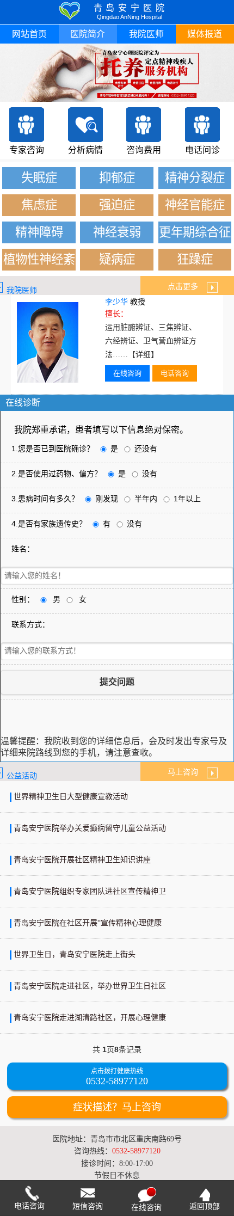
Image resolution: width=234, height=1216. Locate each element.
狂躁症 (195, 259)
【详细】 (143, 355)
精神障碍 (39, 232)
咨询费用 (143, 150)
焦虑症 (39, 205)
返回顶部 (204, 1206)
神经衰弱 (117, 232)
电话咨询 (175, 373)
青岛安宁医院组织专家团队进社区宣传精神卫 (90, 891)
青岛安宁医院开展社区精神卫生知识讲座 (82, 860)
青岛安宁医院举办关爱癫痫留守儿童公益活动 (90, 828)
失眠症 (39, 178)
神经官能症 (195, 205)
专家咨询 (26, 150)
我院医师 (146, 34)
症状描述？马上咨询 (117, 1107)
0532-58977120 (117, 1081)
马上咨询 (187, 772)
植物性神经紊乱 (39, 262)
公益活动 (22, 776)
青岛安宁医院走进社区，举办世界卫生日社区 (90, 986)
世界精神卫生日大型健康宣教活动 (71, 797)
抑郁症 (117, 178)
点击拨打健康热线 (117, 1071)
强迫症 (117, 205)
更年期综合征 (195, 232)
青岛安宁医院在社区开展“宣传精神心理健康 (88, 923)
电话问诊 (202, 150)
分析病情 (85, 150)
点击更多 (187, 286)
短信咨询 (87, 1206)
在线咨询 (127, 373)
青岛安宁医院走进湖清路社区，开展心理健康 (90, 1018)
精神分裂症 (195, 178)
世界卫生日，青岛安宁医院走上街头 (75, 954)
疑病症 (117, 259)
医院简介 (87, 34)
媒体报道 (204, 34)
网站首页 (29, 34)
